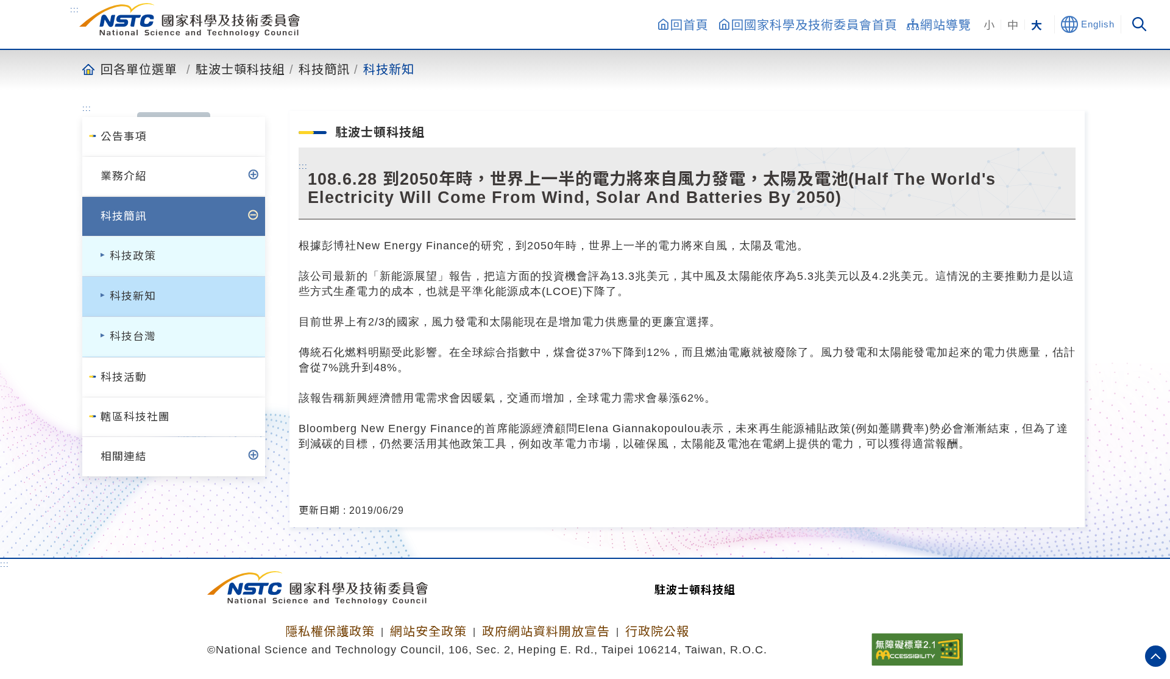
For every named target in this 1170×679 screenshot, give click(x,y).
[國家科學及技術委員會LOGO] (189, 20)
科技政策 (133, 256)
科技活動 (124, 377)
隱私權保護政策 (330, 631)
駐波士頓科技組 (240, 69)
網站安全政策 (428, 631)
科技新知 (388, 69)
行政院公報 (657, 631)
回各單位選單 (139, 69)
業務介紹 (124, 176)
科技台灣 (133, 336)
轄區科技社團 (135, 417)
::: (74, 9)
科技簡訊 (324, 69)
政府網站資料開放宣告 (546, 631)
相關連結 (124, 456)
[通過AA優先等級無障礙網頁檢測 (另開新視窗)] (917, 645)
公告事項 (124, 136)
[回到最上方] (1155, 656)
